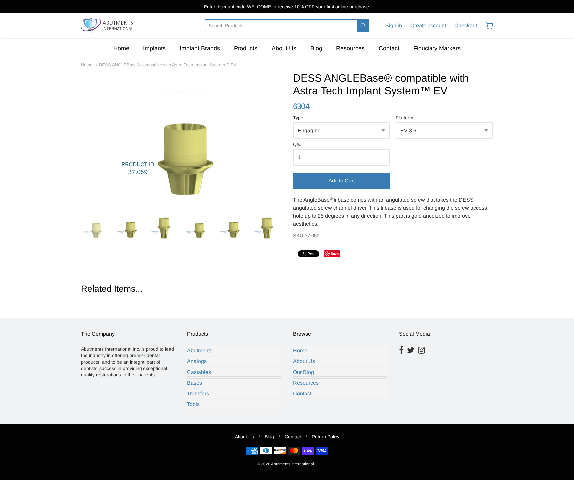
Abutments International (292, 464)
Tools (193, 404)
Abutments (199, 350)
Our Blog (303, 372)
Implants (154, 48)
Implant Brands (200, 48)
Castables (199, 372)
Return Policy (325, 436)
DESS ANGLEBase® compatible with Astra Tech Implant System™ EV (168, 64)
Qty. (297, 144)
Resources (350, 48)
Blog (316, 48)
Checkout (465, 25)
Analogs (197, 361)
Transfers (198, 393)
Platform (404, 117)
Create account (428, 25)
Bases (194, 383)
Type (298, 117)
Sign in (393, 25)
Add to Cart (341, 180)
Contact (389, 48)
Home (121, 48)
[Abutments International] (108, 26)
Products (245, 48)
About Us (284, 48)
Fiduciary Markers (437, 48)
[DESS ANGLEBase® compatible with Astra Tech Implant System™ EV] (181, 138)
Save (335, 253)
